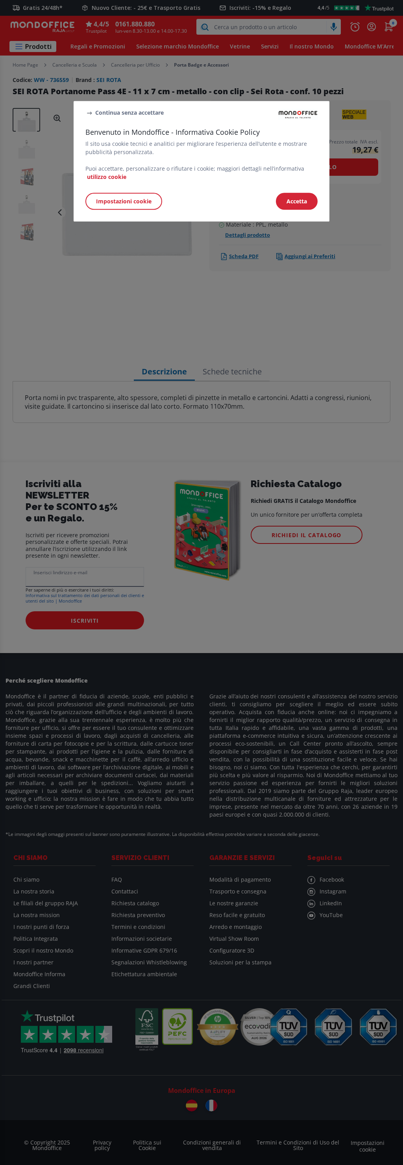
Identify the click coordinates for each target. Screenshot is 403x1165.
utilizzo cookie (106, 177)
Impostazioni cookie (124, 201)
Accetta (297, 201)
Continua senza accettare (129, 112)
